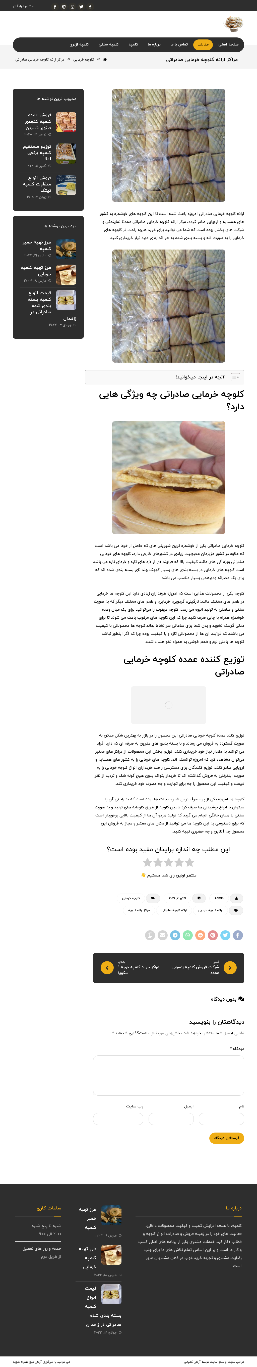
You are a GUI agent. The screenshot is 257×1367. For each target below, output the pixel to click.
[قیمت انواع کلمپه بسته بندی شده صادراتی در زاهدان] (66, 300)
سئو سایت (217, 1362)
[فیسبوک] (90, 7)
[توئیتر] (81, 7)
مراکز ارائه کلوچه (139, 910)
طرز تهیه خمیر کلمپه (87, 1218)
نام (241, 1106)
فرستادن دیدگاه (226, 1138)
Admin (219, 898)
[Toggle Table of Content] (233, 377)
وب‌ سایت (134, 1106)
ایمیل (189, 1106)
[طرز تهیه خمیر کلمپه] (66, 249)
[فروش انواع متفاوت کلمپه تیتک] (66, 185)
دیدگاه (237, 1049)
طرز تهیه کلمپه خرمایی (87, 1258)
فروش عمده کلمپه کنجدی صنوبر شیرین (38, 121)
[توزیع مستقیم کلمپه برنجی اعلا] (66, 153)
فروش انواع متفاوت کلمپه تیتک (37, 184)
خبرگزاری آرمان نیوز (41, 1362)
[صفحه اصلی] (105, 59)
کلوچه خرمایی (131, 898)
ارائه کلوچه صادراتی (174, 910)
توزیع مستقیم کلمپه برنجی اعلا (37, 152)
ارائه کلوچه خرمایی (210, 910)
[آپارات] (64, 7)
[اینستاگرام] (73, 7)
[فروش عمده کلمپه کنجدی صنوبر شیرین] (66, 122)
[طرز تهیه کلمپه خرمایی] (66, 275)
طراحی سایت (236, 1362)
